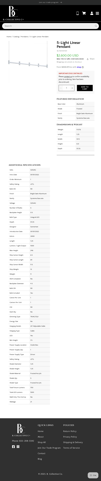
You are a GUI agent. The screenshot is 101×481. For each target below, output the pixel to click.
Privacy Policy (70, 437)
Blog (40, 459)
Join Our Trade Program (49, 448)
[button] (84, 13)
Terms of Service (71, 448)
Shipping (60, 62)
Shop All (42, 442)
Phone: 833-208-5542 (23, 441)
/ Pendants (24, 37)
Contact (41, 453)
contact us (68, 77)
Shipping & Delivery (73, 442)
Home (9, 37)
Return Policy (69, 431)
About (41, 437)
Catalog (16, 37)
